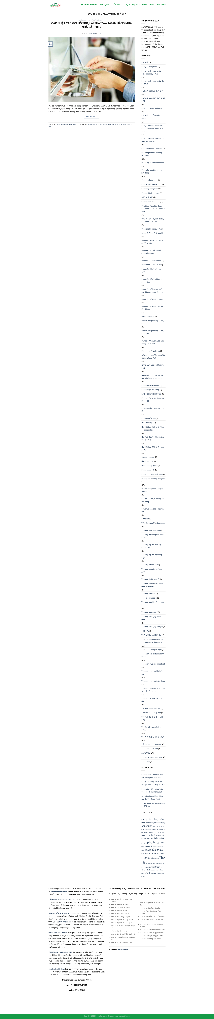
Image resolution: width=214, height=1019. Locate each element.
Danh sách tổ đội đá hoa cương (151, 270)
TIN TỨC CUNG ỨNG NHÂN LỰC (152, 718)
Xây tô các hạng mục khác (151, 757)
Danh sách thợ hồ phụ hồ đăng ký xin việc (151, 251)
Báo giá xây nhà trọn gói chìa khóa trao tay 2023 (152, 139)
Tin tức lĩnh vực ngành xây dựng (151, 728)
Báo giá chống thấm (149, 67)
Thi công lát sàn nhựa (150, 565)
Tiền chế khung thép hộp (151, 713)
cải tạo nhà (144, 832)
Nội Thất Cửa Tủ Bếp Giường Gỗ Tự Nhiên (152, 438)
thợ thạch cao (154, 863)
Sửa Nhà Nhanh (88, 5)
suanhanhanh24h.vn (66, 899)
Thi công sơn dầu (148, 593)
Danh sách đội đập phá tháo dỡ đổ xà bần (152, 241)
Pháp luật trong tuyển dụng (152, 474)
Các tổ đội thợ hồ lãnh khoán (152, 163)
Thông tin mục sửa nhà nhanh (153, 664)
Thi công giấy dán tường (151, 530)
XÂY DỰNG (104, 5)
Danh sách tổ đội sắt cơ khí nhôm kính (152, 280)
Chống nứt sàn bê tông (150, 193)
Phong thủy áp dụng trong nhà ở (153, 480)
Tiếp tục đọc (91, 117)
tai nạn (151, 853)
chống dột (146, 819)
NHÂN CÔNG (147, 5)
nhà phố (152, 838)
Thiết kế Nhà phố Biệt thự (151, 635)
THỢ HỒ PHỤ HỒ (131, 5)
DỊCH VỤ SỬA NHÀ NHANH (59, 913)
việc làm (149, 870)
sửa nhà (156, 849)
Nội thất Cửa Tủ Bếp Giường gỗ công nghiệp (152, 428)
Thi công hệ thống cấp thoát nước (152, 536)
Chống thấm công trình (150, 202)
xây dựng (149, 873)
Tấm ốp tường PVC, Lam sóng (153, 523)
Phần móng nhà (147, 470)
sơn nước (149, 846)
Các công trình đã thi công (151, 148)
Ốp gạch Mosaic (147, 457)
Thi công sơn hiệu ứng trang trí (152, 603)
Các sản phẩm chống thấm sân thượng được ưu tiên (152, 797)
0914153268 (123, 950)
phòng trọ (144, 843)
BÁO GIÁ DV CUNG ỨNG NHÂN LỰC (153, 99)
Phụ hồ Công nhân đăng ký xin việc (152, 490)
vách (153, 870)
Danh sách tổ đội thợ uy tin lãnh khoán (152, 307)
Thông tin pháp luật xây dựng (153, 681)
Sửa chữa (160, 846)
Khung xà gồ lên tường (150, 390)
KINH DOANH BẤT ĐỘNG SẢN (60, 952)
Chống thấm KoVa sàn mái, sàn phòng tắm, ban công (152, 776)
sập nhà (155, 846)
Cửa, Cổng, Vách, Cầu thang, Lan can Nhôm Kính (152, 220)
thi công (149, 858)
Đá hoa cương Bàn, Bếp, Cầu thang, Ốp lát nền (152, 342)
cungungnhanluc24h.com (121, 1016)
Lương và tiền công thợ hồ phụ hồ (153, 409)
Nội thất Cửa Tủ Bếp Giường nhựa (152, 448)
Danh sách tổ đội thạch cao (152, 299)
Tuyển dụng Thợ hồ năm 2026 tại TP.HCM (153, 804)
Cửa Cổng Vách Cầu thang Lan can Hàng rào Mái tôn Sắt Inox (153, 209)
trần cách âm (147, 867)
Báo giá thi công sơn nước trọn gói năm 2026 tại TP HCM (153, 783)
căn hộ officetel (159, 829)
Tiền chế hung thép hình (150, 708)
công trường (145, 829)
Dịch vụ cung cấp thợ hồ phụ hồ (152, 322)
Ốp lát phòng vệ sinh (149, 466)
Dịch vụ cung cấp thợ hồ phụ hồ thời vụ (152, 332)
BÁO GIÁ (160, 5)
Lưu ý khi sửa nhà (148, 418)
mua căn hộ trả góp (121, 124)
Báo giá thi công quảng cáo (152, 108)
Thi (100, 33)
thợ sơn (148, 863)
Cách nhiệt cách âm (149, 180)
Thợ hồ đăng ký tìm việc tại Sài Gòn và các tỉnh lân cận (152, 641)
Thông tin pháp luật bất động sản (91, 20)
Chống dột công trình (149, 189)
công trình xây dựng (158, 826)
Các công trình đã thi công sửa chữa (151, 154)
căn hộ (151, 829)
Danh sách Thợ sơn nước (151, 260)
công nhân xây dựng (157, 823)
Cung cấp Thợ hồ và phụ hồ (152, 233)
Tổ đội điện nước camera (151, 744)
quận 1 (159, 843)
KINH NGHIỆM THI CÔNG (151, 394)
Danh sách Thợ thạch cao (151, 265)
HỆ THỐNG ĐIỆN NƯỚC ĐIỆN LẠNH (152, 366)
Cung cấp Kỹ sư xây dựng (151, 229)
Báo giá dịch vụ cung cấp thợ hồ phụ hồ (152, 82)
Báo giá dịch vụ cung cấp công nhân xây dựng (151, 72)
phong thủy (160, 838)
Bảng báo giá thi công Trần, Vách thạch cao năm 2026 (152, 790)
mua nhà (146, 838)
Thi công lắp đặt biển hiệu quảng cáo (151, 546)
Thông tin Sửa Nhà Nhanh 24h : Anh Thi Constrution (153, 689)
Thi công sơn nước (148, 612)
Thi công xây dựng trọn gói (152, 626)
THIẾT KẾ (145, 631)
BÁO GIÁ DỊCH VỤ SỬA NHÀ (152, 91)
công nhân (145, 822)
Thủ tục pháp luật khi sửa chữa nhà (151, 699)
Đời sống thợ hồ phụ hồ (150, 351)
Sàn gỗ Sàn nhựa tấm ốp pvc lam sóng (152, 500)
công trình (146, 826)
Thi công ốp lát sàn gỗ (150, 579)
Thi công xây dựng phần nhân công (153, 618)
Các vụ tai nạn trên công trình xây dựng (153, 171)
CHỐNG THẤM (147, 197)
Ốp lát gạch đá (147, 461)
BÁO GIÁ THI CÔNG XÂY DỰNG (150, 116)
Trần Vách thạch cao (149, 749)
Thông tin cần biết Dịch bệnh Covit (152, 655)
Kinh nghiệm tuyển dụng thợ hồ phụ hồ (152, 399)
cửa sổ (150, 832)
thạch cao (156, 858)
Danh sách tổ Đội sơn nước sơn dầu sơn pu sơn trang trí (152, 290)
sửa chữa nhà (146, 850)
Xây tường (145, 762)
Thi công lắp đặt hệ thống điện (151, 556)
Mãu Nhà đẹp (146, 423)
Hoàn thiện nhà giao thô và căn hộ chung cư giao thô (152, 376)
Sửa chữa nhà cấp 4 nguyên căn (152, 510)
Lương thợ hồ (150, 835)
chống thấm (157, 819)
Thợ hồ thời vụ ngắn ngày (151, 650)
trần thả (143, 870)
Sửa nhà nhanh (65, 922)
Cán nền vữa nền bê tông (151, 184)
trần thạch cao (157, 867)
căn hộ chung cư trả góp (94, 124)
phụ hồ (151, 842)
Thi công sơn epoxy (149, 598)
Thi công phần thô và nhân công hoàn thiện (152, 584)
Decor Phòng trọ (147, 316)
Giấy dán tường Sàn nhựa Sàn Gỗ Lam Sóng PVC (153, 356)
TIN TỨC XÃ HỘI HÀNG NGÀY (152, 737)
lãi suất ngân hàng (108, 124)
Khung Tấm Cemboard (150, 385)
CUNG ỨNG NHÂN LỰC (57, 933)
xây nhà (157, 873)
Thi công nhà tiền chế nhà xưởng (151, 570)
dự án (155, 832)
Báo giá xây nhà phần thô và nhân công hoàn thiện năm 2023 (152, 128)
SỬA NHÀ (116, 5)
